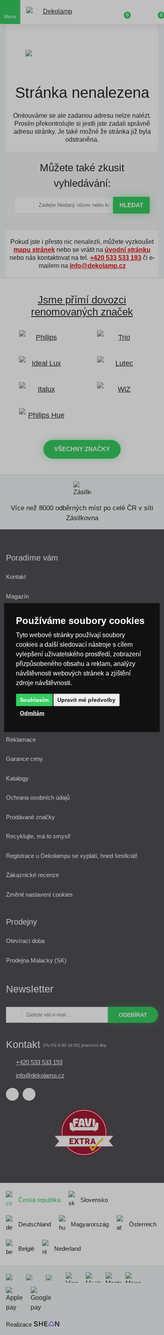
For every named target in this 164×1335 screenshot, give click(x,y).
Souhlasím (34, 699)
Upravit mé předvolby (86, 699)
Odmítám (32, 712)
